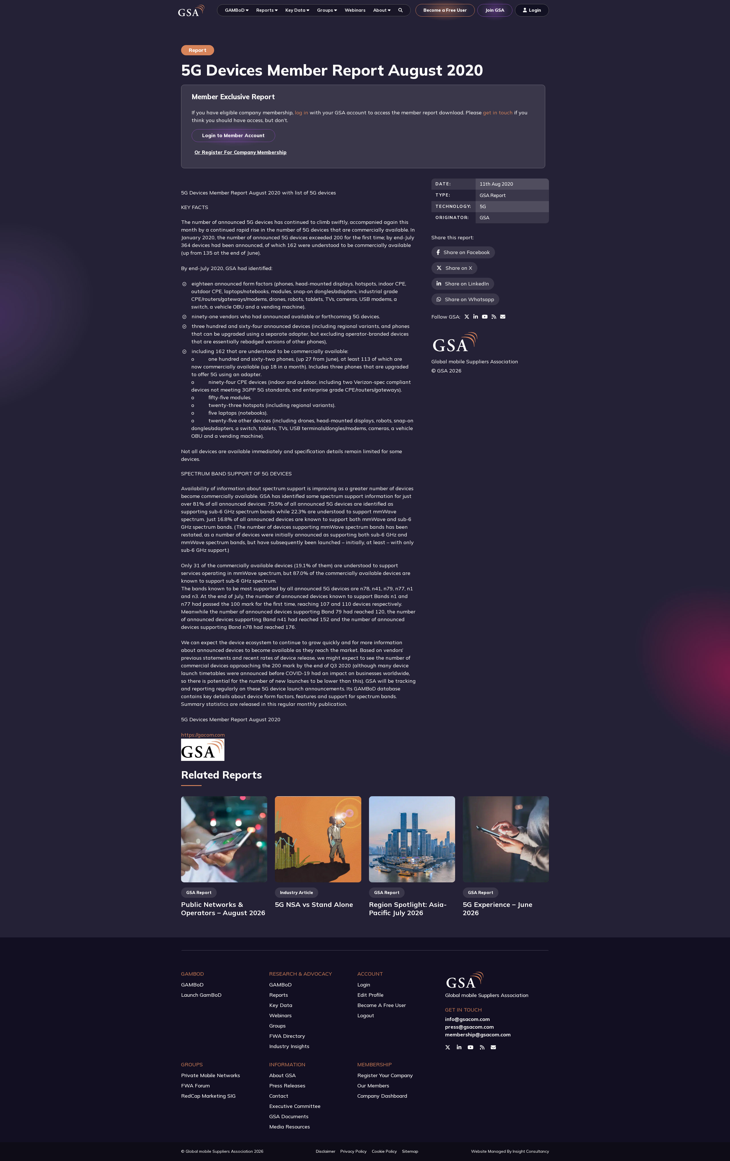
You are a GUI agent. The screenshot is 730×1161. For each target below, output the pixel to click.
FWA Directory (287, 1036)
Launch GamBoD (201, 995)
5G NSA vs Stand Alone (314, 904)
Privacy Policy (353, 1151)
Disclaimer (325, 1151)
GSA (484, 217)
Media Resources (289, 1126)
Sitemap (410, 1151)
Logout (365, 1015)
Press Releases (287, 1085)
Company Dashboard (382, 1096)
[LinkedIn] (475, 316)
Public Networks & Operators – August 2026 (223, 908)
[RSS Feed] (494, 316)
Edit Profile (370, 995)
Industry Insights (289, 1046)
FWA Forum (195, 1085)
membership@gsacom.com (478, 1034)
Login (363, 984)
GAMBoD (192, 984)
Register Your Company (385, 1075)
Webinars (280, 1015)
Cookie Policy (384, 1151)
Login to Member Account (233, 135)
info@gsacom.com (467, 1019)
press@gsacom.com (469, 1027)
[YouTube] (485, 316)
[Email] (502, 316)
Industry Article (296, 892)
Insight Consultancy (531, 1151)
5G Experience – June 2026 (497, 908)
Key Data (280, 1005)
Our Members (373, 1085)
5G (483, 206)
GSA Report (493, 195)
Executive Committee (295, 1106)
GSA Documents (289, 1116)
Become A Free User (381, 1005)
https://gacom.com (203, 735)
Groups (277, 1025)
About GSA (282, 1075)
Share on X (459, 268)
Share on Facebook (467, 252)
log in (301, 112)
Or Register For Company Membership (240, 152)
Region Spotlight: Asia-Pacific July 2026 (408, 908)
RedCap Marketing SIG (208, 1096)
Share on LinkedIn (467, 283)
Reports (278, 995)
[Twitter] (466, 316)
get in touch (498, 112)
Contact (278, 1096)
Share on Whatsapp (469, 299)
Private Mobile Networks (210, 1075)
